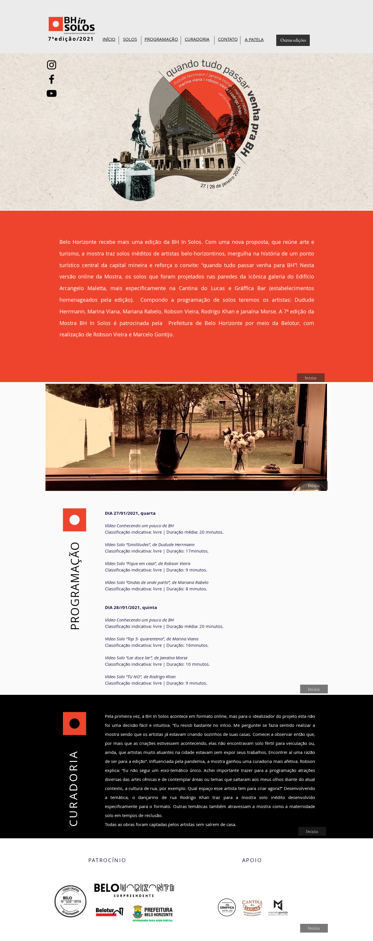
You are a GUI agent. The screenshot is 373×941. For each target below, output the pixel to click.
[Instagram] (51, 65)
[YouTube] (51, 93)
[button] (161, 39)
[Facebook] (51, 79)
